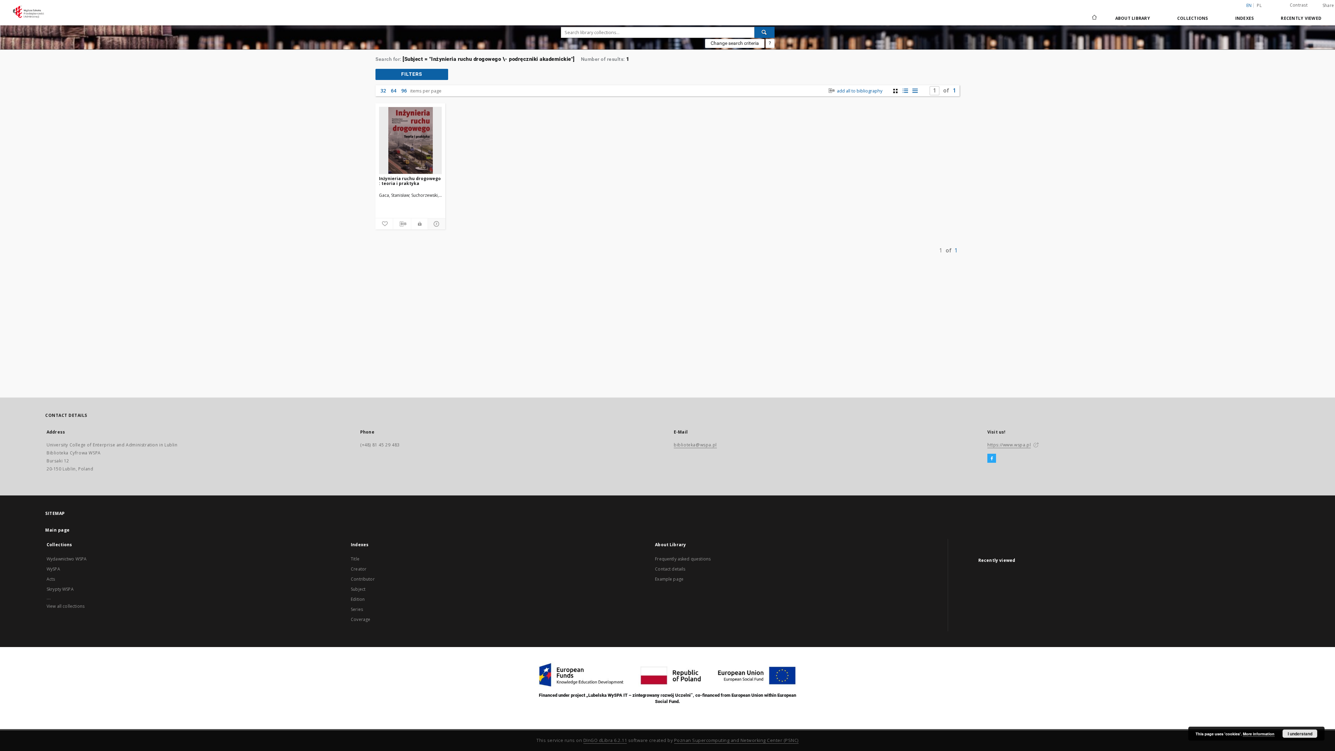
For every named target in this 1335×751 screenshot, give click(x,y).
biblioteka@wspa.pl (695, 445)
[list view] (915, 91)
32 (383, 90)
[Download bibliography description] (402, 223)
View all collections (65, 606)
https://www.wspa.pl (1009, 445)
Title (355, 559)
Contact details (670, 569)
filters (411, 74)
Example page (669, 579)
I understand (1300, 733)
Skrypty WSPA (60, 589)
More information (1259, 733)
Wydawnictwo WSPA (67, 559)
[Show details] (435, 223)
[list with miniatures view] (905, 91)
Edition (358, 599)
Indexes (1244, 18)
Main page (57, 530)
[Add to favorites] (384, 223)
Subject (358, 589)
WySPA (53, 569)
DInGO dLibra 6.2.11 (605, 740)
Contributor (363, 579)
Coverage (360, 619)
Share (1328, 5)
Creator (358, 569)
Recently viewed (1301, 18)
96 (404, 90)
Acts (51, 579)
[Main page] (1094, 18)
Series (357, 609)
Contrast (1299, 5)
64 (393, 90)
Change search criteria (735, 43)
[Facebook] (991, 458)
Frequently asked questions (683, 559)
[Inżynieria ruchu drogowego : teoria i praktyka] (410, 140)
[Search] (764, 32)
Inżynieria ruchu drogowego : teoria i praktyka (410, 181)
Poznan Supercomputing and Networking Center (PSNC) (736, 740)
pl (1259, 5)
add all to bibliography (859, 91)
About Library (1132, 18)
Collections (1192, 18)
